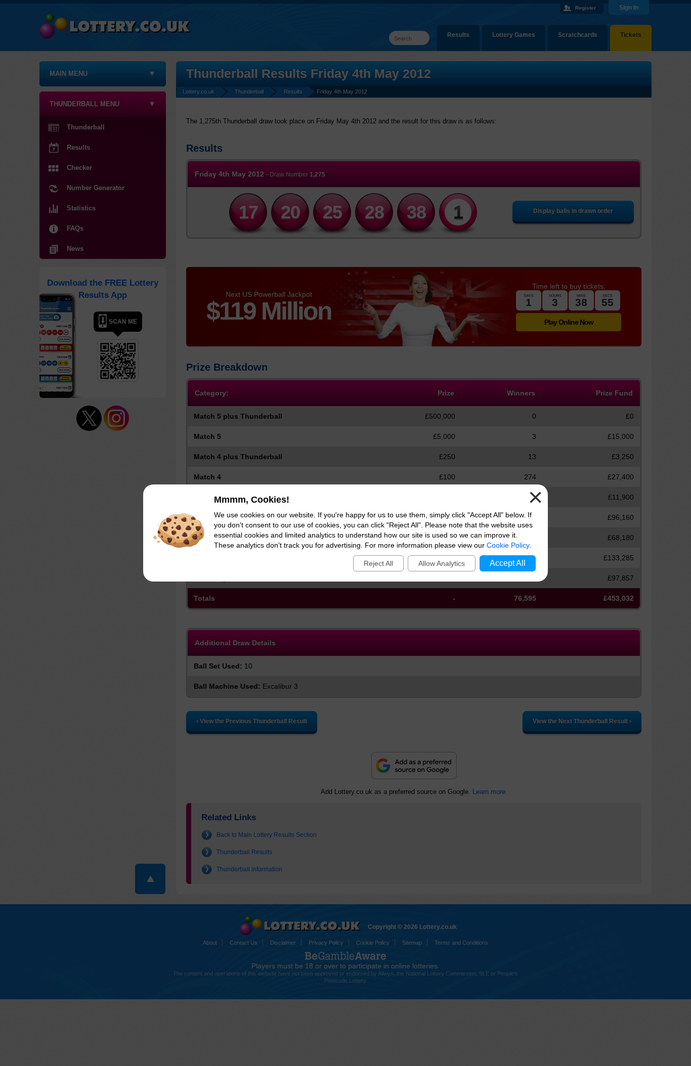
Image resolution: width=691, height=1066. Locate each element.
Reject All (378, 563)
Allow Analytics (441, 563)
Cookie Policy (508, 545)
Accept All (508, 563)
